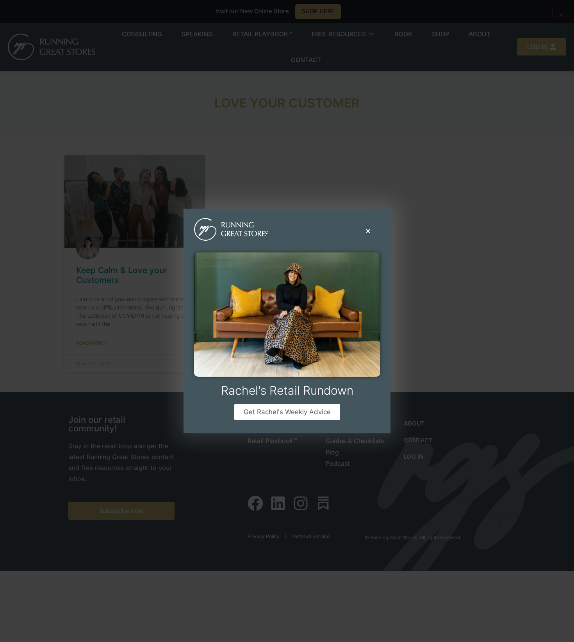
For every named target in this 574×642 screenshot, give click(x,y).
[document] (287, 321)
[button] (368, 231)
